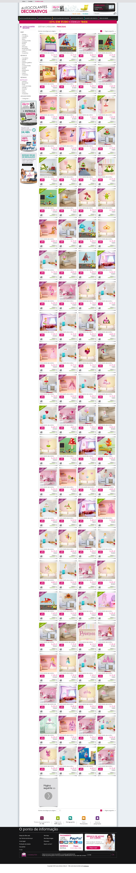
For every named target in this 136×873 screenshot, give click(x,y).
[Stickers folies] (34, 12)
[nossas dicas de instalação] (28, 184)
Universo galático (27, 62)
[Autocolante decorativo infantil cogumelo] (87, 206)
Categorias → (26, 98)
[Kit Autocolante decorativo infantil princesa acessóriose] (67, 640)
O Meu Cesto (100, 5)
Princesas (24, 46)
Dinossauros (25, 70)
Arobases (86, 866)
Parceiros (46, 841)
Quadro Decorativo (91, 18)
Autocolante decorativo (47, 53)
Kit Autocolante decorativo (86, 487)
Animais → (25, 34)
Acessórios (25, 53)
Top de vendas (76, 14)
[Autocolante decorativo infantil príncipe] (67, 51)
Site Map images (48, 838)
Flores (23, 84)
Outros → (24, 51)
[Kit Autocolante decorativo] (82, 473)
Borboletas (25, 48)
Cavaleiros (25, 36)
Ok (113, 855)
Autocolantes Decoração (61, 18)
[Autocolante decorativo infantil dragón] (48, 82)
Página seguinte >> (110, 31)
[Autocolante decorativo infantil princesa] (106, 82)
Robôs (24, 61)
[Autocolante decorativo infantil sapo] (87, 175)
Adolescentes (26, 96)
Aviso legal (22, 841)
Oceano (24, 42)
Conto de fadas (26, 50)
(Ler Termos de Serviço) (26, 838)
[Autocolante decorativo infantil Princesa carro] (67, 609)
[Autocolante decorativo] (63, 38)
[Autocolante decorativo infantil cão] (48, 237)
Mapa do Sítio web (24, 835)
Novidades (85, 14)
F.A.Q (20, 850)
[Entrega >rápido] (71, 848)
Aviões (24, 71)
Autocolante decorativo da (48, 704)
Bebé (22, 32)
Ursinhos (24, 37)
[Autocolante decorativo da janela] (48, 702)
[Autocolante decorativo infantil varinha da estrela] (87, 423)
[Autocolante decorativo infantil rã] (48, 51)
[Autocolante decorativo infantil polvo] (87, 392)
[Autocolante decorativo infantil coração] (48, 423)
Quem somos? (48, 844)
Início (23, 1)
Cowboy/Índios (26, 40)
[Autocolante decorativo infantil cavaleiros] (87, 764)
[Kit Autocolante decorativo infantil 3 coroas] (87, 485)
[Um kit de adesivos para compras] (66, 11)
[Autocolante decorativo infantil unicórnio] (106, 392)
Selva (23, 39)
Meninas (24, 77)
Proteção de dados (25, 844)
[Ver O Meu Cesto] (109, 10)
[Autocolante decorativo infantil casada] (67, 113)
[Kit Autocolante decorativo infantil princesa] (106, 485)
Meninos (24, 55)
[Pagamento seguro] (28, 143)
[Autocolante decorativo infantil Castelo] (48, 113)
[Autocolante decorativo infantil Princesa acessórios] (106, 733)
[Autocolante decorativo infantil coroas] (67, 206)
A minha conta (39, 1)
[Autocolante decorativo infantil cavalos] (67, 361)
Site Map (46, 835)
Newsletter (22, 847)
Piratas (24, 43)
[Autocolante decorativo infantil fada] (87, 51)
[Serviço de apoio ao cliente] (99, 851)
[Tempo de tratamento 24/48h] (28, 130)
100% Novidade (103, 18)
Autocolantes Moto (77, 18)
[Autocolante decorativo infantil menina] (87, 82)
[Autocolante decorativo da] (43, 690)
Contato (30, 1)
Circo (23, 45)
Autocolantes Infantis (44, 18)
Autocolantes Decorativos (28, 18)
